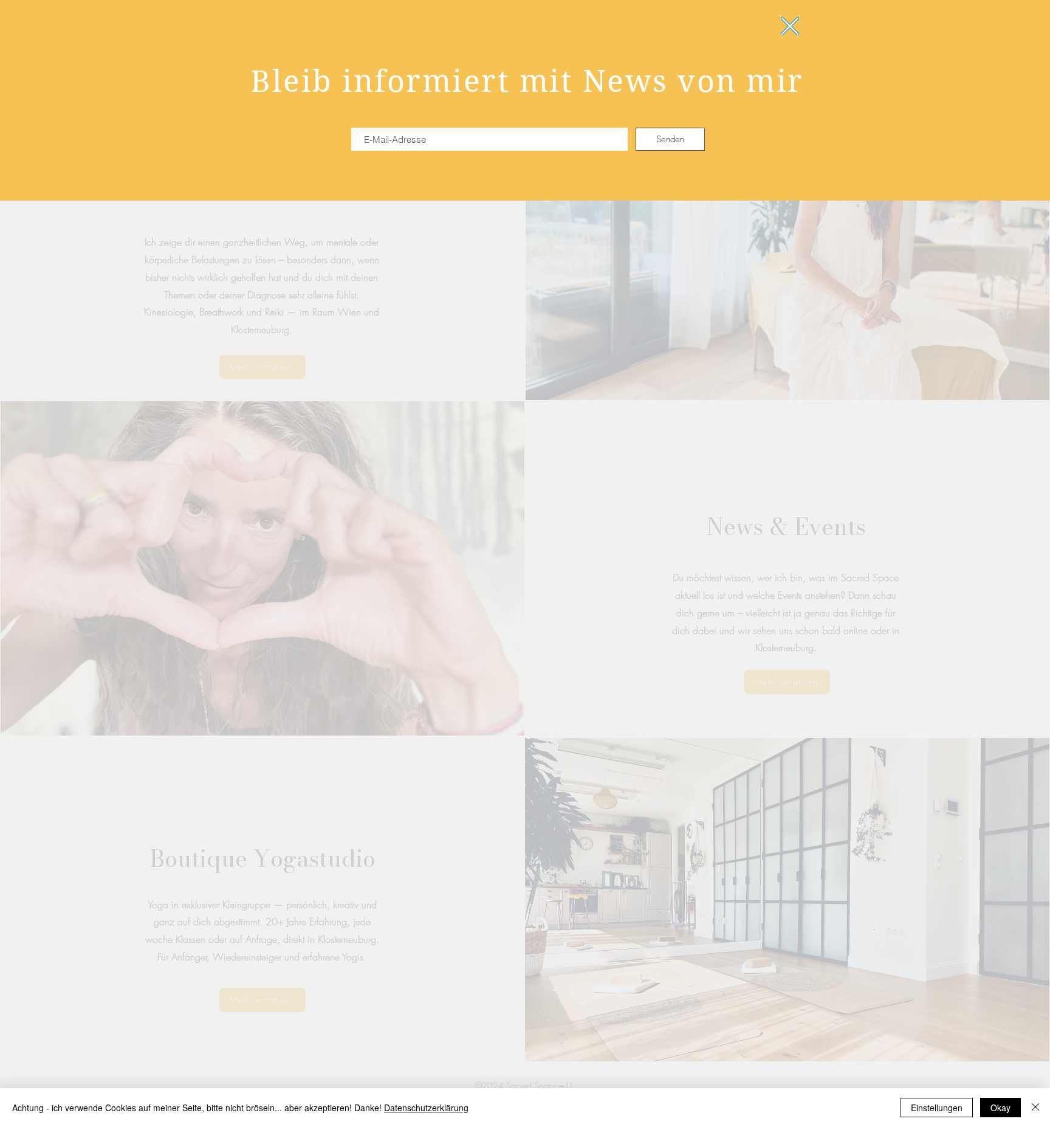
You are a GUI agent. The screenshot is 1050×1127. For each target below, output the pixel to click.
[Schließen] (1035, 1107)
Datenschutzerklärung (426, 1107)
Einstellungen (936, 1107)
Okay (1000, 1107)
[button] (790, 26)
